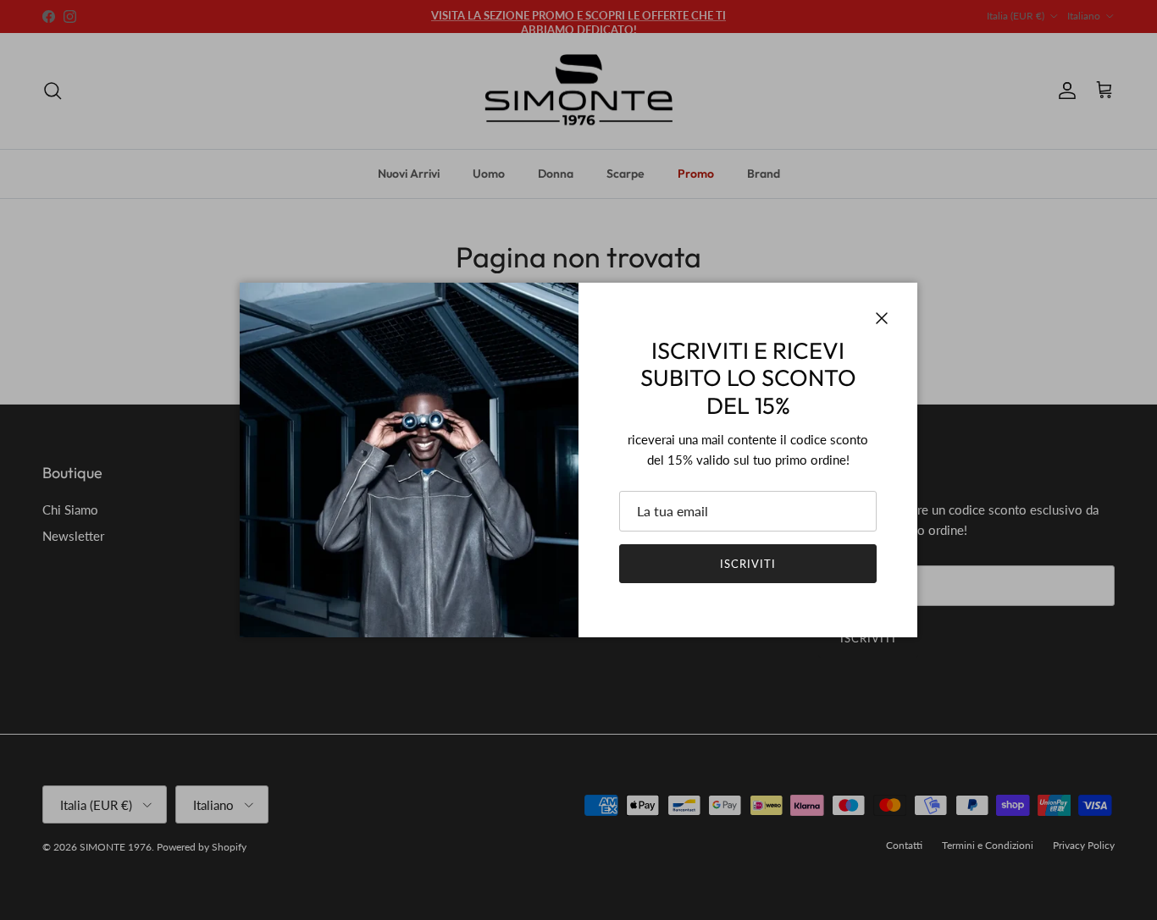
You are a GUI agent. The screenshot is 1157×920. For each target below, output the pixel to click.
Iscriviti (748, 563)
